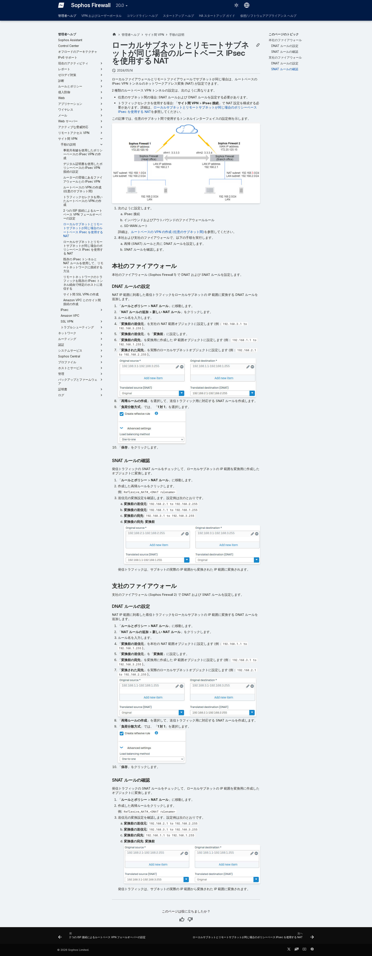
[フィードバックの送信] (312, 950)
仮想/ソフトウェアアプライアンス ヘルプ (268, 15)
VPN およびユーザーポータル (101, 15)
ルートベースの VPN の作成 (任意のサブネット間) (167, 232)
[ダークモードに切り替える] (236, 5)
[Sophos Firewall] (61, 5)
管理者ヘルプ (67, 15)
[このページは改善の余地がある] (190, 919)
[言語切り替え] (246, 5)
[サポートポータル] (296, 950)
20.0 (120, 5)
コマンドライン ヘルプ (142, 15)
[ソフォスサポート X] (288, 950)
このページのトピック (284, 34)
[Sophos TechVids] (304, 950)
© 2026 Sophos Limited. (73, 949)
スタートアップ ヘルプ (178, 15)
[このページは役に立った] (182, 919)
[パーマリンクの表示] (258, 45)
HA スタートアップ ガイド (217, 15)
